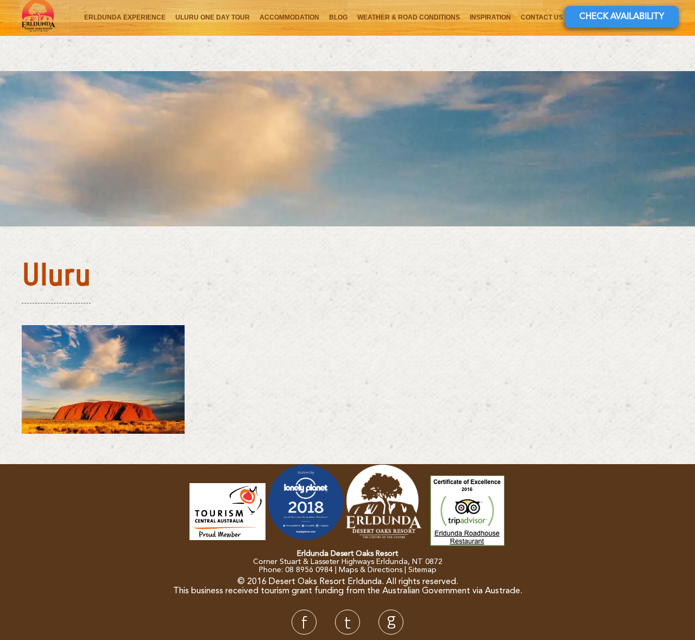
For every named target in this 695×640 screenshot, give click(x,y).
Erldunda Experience (125, 17)
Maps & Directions (370, 570)
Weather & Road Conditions (408, 17)
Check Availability (621, 16)
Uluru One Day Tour (212, 17)
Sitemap (422, 570)
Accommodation (289, 17)
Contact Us (542, 17)
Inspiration (490, 17)
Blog (338, 17)
